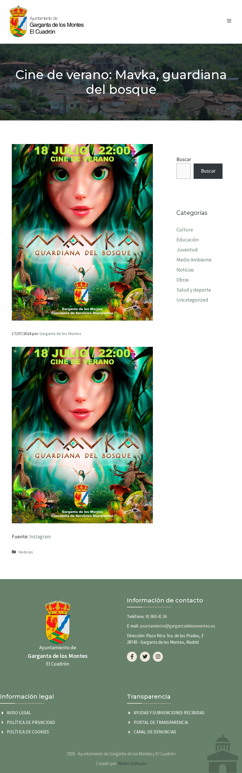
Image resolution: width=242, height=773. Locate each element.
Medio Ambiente (194, 259)
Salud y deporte (193, 290)
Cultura (184, 229)
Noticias (26, 552)
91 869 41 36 (156, 616)
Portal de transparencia (161, 722)
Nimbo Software (132, 763)
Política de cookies (28, 732)
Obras (182, 280)
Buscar (183, 159)
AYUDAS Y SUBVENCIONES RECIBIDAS (169, 712)
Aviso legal (19, 712)
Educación (187, 239)
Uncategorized (192, 300)
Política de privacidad (31, 722)
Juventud (187, 249)
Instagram (40, 536)
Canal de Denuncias (155, 732)
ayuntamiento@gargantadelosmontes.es (177, 626)
